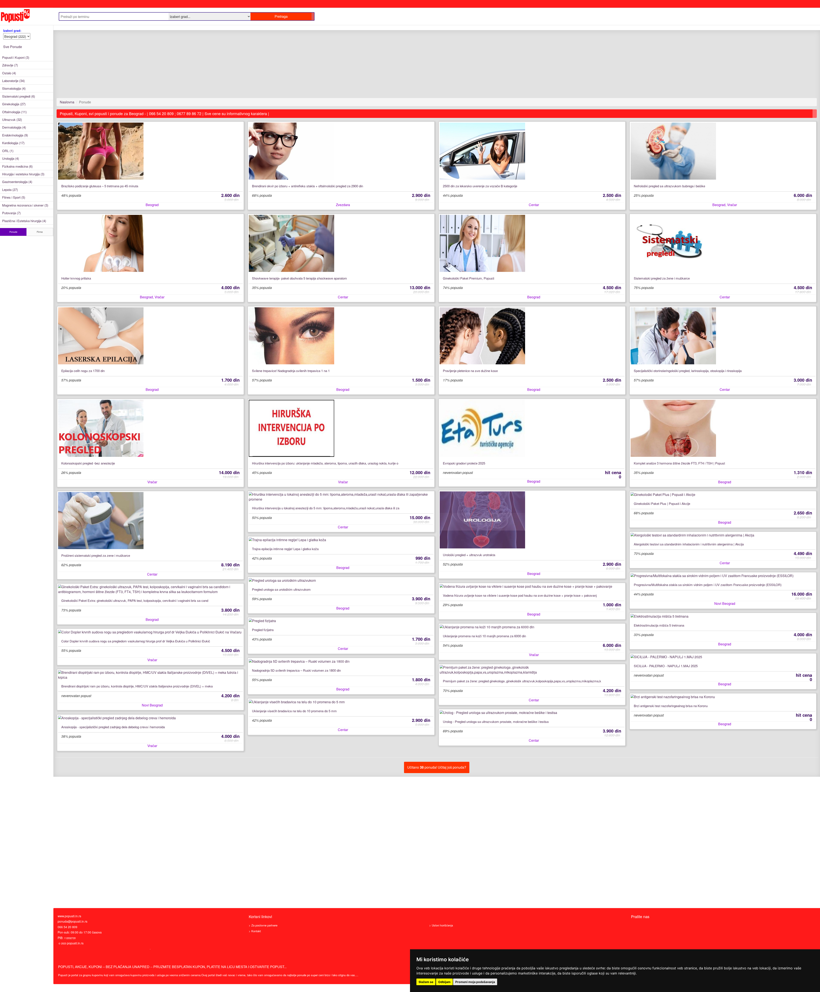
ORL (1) (7, 150)
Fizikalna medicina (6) (17, 166)
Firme (40, 231)
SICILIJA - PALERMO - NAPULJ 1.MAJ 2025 (666, 666)
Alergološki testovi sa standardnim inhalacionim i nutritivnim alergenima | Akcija (689, 544)
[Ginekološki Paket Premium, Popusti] (532, 243)
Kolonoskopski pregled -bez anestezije (88, 463)
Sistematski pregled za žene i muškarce (662, 278)
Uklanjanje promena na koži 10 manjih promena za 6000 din (484, 636)
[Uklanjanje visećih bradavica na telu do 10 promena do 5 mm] (341, 702)
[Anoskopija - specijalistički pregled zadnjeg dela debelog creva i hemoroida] (150, 718)
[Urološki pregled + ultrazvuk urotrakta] (532, 519)
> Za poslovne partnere (263, 925)
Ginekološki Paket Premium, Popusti (468, 278)
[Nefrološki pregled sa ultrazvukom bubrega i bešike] (723, 151)
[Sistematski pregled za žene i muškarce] (723, 243)
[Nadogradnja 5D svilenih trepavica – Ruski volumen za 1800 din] (341, 661)
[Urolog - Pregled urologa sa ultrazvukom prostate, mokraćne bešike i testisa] (532, 712)
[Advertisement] (185, 66)
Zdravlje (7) (10, 65)
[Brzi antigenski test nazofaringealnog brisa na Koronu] (723, 696)
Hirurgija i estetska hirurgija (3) (23, 174)
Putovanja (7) (11, 213)
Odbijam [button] (444, 982)
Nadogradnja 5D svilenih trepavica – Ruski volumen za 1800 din (296, 670)
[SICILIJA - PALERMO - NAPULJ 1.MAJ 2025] (723, 656)
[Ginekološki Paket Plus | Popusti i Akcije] (723, 494)
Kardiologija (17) (13, 143)
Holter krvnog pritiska (76, 278)
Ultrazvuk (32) (12, 119)
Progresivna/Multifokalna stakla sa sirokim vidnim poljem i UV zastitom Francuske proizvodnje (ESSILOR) (708, 585)
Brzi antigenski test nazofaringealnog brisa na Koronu (671, 706)
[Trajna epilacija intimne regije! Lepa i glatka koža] (341, 539)
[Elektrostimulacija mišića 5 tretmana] (723, 616)
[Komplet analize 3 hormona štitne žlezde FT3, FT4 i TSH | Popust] (723, 428)
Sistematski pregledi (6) (18, 96)
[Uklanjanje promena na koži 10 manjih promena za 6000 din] (532, 627)
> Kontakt (255, 931)
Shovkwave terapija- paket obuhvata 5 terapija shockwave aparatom (299, 278)
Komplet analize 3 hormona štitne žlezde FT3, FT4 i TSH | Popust (679, 463)
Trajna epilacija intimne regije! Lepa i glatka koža (285, 549)
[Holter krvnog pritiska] (150, 243)
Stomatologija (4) (14, 88)
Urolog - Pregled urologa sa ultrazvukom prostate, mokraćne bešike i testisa (496, 721)
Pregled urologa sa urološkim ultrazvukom (281, 589)
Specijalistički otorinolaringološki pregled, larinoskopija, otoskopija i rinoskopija (688, 371)
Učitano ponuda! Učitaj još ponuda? (436, 767)
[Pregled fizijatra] (341, 620)
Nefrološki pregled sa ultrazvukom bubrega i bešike (669, 186)
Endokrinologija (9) (15, 135)
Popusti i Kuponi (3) (15, 57)
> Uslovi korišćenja (441, 925)
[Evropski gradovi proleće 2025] (532, 428)
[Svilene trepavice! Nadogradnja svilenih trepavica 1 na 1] (341, 335)
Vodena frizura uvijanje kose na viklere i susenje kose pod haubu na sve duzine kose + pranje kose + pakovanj (520, 595)
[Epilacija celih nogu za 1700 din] (150, 335)
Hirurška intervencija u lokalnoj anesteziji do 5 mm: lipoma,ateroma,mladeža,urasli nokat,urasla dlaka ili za (325, 508)
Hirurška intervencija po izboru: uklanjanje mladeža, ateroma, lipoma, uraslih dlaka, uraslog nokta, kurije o (325, 463)
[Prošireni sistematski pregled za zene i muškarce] (150, 520)
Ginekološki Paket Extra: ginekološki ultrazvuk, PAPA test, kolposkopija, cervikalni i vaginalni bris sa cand (134, 600)
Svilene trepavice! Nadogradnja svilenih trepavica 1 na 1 (291, 371)
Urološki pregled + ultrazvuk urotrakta (469, 555)
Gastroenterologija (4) (17, 181)
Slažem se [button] (426, 982)
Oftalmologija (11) (14, 112)
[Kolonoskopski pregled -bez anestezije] (150, 428)
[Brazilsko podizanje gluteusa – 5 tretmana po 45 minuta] (150, 151)
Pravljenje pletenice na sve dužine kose (470, 371)
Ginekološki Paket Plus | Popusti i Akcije (662, 503)
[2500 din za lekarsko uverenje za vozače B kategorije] (532, 151)
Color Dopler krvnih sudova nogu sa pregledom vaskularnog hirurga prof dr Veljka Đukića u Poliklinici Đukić (135, 641)
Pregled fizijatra (263, 630)
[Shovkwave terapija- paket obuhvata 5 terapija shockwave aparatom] (341, 243)
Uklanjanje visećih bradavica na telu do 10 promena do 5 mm (294, 711)
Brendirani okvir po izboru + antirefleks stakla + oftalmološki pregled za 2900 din (307, 186)
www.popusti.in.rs (69, 916)
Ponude (13, 231)
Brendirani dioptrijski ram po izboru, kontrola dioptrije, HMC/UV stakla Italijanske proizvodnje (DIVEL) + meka (137, 686)
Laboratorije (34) (13, 80)
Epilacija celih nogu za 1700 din (83, 371)
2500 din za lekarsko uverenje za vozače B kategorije (480, 186)
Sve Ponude (12, 46)
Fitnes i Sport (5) (13, 197)
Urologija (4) (10, 158)
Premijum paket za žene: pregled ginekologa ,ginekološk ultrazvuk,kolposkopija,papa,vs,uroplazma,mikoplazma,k (522, 681)
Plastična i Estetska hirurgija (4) (24, 220)
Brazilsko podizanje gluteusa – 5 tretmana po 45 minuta (99, 186)
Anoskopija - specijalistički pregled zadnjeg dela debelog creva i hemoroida (113, 727)
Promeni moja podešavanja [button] (475, 982)
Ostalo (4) (9, 73)
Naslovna (67, 102)
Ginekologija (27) (14, 104)
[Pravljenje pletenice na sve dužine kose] (532, 335)
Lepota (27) (10, 189)
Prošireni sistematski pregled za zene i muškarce (95, 555)
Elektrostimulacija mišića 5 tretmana (659, 625)
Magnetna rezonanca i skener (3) (25, 205)
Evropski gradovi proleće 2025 (464, 463)
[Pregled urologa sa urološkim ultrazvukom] (341, 580)
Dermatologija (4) (14, 127)
